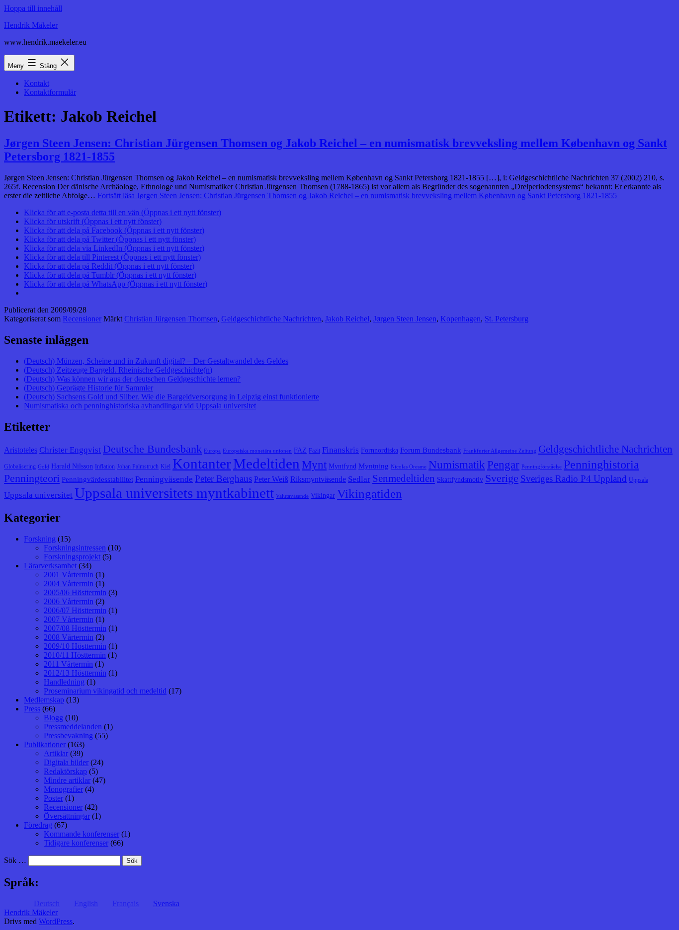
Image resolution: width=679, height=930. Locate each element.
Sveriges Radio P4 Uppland (573, 478)
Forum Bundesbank (430, 450)
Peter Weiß (271, 479)
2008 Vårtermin (68, 637)
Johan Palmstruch (138, 466)
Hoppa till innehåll (33, 8)
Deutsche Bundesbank (152, 449)
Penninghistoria (601, 464)
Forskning (40, 539)
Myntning (373, 466)
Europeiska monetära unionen (257, 451)
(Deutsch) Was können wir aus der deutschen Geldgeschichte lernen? (132, 379)
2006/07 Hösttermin (75, 610)
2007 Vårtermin (68, 619)
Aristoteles (20, 450)
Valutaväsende (292, 496)
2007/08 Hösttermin (75, 628)
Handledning (64, 682)
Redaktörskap (65, 771)
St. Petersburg (506, 318)
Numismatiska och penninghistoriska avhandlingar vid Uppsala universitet (140, 405)
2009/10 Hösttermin (75, 646)
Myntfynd (342, 466)
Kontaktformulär (50, 92)
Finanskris (340, 450)
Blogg (53, 717)
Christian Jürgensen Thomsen (170, 318)
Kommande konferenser (81, 834)
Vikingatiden (369, 493)
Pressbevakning (68, 735)
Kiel (165, 466)
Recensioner (82, 318)
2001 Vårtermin (68, 574)
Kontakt (36, 83)
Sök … (15, 860)
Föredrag (38, 825)
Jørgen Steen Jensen (404, 318)
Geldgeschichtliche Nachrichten (271, 318)
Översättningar (67, 816)
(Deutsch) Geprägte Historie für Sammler (88, 388)
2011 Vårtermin (68, 664)
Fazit (314, 450)
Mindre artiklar (67, 780)
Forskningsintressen (75, 547)
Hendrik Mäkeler (31, 25)
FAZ (300, 450)
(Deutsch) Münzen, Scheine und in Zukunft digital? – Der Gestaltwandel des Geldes (156, 361)
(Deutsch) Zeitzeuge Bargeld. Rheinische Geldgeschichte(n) (118, 370)
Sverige (501, 478)
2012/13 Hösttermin (75, 673)
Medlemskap (44, 700)
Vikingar (323, 495)
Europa (212, 451)
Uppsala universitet (38, 495)
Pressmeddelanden (73, 726)
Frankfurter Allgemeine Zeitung (499, 451)
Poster (53, 798)
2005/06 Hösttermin (75, 592)
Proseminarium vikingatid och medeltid (105, 691)
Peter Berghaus (223, 478)
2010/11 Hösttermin (75, 655)
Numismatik (456, 465)
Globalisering (20, 466)
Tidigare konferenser (76, 843)
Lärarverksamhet (50, 565)
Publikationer (45, 744)
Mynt (314, 465)
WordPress (56, 921)
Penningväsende (164, 479)
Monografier (63, 789)
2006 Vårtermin (68, 601)
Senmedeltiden (403, 478)
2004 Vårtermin (68, 583)
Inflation (105, 466)
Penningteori (32, 478)
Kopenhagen (460, 318)
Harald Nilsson (72, 466)
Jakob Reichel (347, 318)
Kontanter (201, 463)
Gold (43, 466)
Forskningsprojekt (72, 556)
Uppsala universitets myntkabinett (174, 493)
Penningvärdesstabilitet (97, 479)
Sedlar (359, 479)
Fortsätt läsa (357, 195)
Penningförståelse (541, 466)
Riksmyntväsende (318, 479)
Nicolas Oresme (408, 466)
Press (32, 708)
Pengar (503, 465)
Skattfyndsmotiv (460, 479)
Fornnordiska (379, 450)
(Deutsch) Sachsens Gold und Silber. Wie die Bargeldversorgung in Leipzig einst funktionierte (171, 396)
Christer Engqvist (70, 450)
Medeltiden (266, 463)
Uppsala (638, 479)
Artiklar (56, 753)
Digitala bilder (66, 762)
